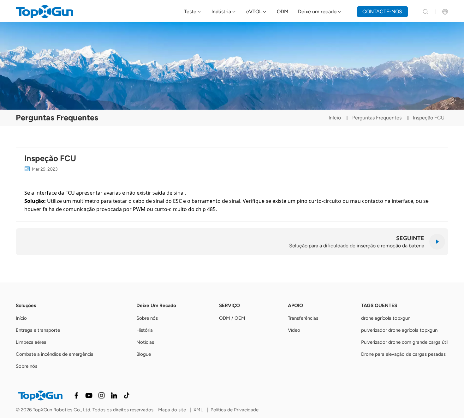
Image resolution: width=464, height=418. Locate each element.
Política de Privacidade (235, 410)
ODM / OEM (232, 318)
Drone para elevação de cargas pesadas (403, 354)
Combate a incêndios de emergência (54, 354)
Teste (190, 12)
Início (335, 118)
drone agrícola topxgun (385, 318)
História (144, 330)
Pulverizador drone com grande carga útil (404, 342)
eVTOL (254, 12)
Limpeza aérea (31, 342)
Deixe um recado (317, 12)
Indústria (221, 12)
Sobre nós (26, 366)
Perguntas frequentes (377, 118)
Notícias (145, 342)
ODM (283, 12)
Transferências (303, 318)
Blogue (143, 354)
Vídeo (294, 330)
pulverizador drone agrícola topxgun (399, 330)
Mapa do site (172, 410)
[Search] (425, 12)
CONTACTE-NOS (382, 12)
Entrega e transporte (38, 330)
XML (198, 410)
